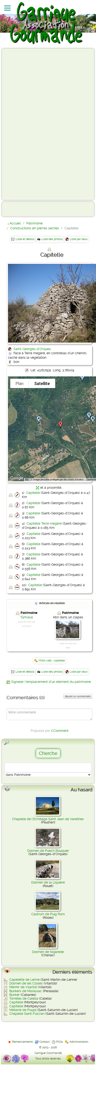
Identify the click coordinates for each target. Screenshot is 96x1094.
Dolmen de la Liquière (48, 882)
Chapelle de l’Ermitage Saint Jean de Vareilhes (48, 819)
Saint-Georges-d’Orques (32, 349)
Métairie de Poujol (23, 1010)
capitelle (59, 660)
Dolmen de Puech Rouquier (48, 851)
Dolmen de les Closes (26, 983)
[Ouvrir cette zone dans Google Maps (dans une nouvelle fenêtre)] (16, 478)
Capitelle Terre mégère (44, 523)
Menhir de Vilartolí (23, 987)
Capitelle (33, 493)
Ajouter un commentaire (78, 696)
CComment (60, 731)
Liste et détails (25, 239)
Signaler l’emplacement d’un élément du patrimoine (51, 682)
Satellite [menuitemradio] (42, 383)
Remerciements (22, 1041)
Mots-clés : (46, 660)
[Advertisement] (22, 124)
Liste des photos (52, 239)
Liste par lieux (79, 239)
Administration (78, 1041)
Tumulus (26, 617)
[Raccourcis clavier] (26, 479)
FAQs (59, 1041)
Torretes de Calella (23, 998)
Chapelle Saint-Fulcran (27, 1013)
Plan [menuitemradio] (20, 383)
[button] (38, 420)
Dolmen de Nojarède (48, 952)
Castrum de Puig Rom (48, 914)
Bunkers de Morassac (25, 991)
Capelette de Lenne (24, 979)
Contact (44, 1041)
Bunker (14, 995)
